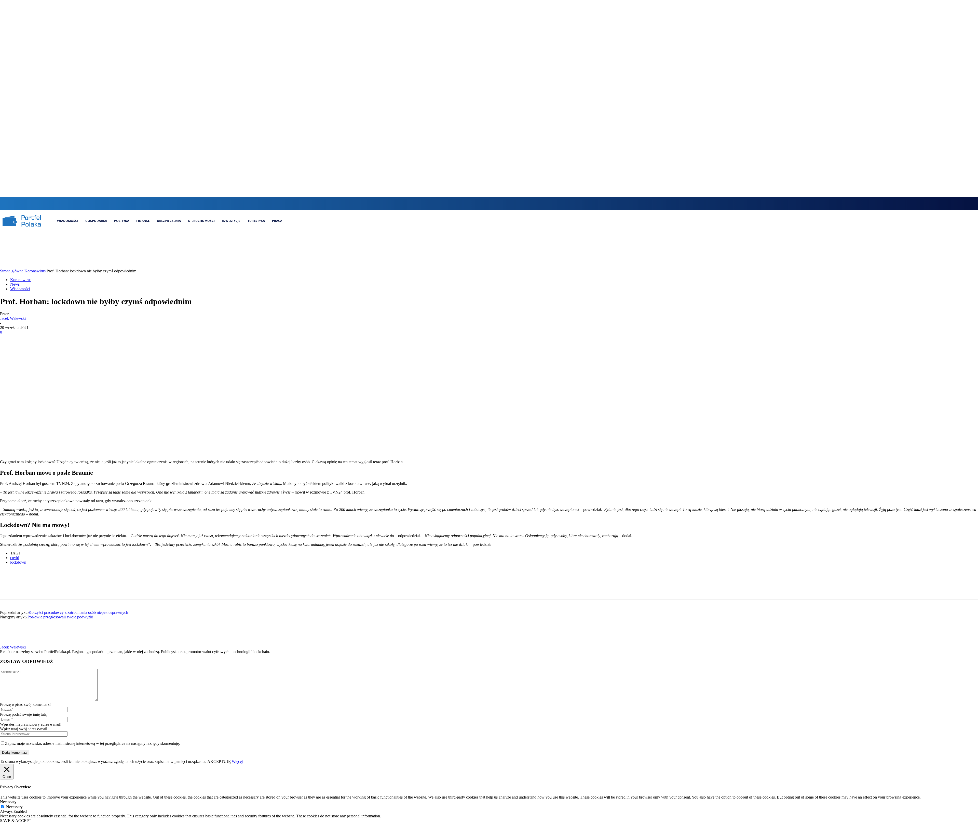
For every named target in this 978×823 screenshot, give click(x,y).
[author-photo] (12, 642)
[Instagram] (487, 203)
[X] (504, 203)
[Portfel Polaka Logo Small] (22, 221)
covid (14, 557)
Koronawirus (35, 271)
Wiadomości (20, 289)
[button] (468, 203)
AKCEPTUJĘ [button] (219, 761)
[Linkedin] (495, 203)
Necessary (14, 807)
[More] (82, 340)
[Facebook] (478, 203)
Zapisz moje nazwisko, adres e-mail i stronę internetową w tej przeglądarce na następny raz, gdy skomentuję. (92, 743)
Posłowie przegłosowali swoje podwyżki (60, 617)
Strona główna (11, 271)
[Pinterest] (45, 340)
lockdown (18, 562)
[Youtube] (512, 203)
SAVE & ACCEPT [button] (15, 820)
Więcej (237, 761)
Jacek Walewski (13, 318)
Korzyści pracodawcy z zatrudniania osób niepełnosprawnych (78, 612)
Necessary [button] (8, 802)
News (15, 284)
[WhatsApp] (63, 340)
